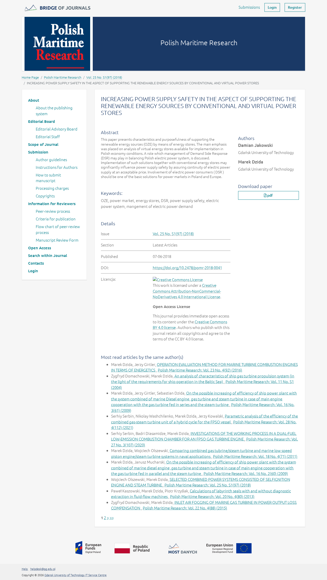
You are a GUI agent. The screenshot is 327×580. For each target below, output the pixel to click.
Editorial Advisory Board (56, 129)
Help (25, 569)
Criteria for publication (56, 218)
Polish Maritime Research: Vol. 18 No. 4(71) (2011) (255, 456)
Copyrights (45, 195)
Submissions (249, 7)
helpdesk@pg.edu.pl (42, 569)
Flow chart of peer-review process (58, 229)
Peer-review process (53, 211)
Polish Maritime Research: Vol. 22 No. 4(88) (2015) (185, 508)
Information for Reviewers (52, 203)
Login (272, 7)
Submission (38, 152)
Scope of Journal (43, 144)
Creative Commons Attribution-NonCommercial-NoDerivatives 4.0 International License (187, 290)
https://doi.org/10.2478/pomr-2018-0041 (187, 267)
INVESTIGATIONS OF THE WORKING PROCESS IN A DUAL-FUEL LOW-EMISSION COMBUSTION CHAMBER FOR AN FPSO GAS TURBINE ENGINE (203, 436)
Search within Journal (47, 255)
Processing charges (52, 188)
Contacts (36, 263)
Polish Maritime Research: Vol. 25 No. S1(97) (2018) (208, 485)
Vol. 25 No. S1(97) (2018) (104, 77)
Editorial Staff (48, 136)
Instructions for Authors (56, 167)
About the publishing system (54, 110)
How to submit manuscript (48, 177)
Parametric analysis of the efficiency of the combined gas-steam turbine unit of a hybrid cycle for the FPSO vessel (204, 418)
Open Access (39, 247)
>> (112, 517)
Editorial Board (41, 121)
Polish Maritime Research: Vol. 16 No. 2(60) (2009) (246, 473)
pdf (269, 195)
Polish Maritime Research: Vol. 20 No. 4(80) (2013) (212, 496)
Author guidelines (51, 159)
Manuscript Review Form (57, 240)
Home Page (30, 77)
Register (295, 7)
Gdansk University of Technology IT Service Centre (75, 575)
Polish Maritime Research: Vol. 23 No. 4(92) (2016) (200, 370)
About (33, 100)
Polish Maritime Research (62, 77)
